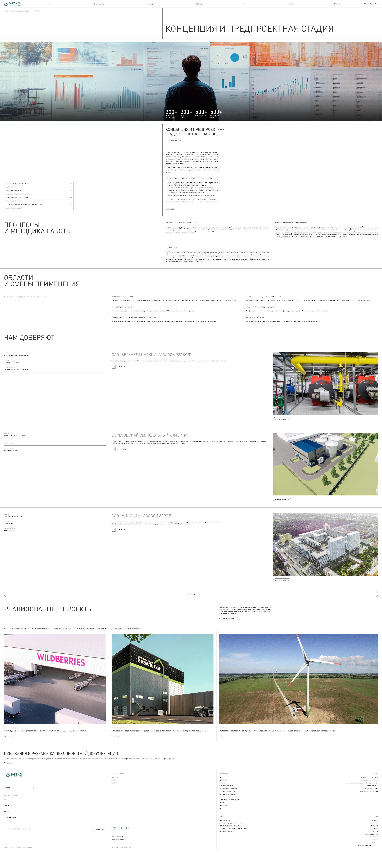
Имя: (6, 799)
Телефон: (7, 805)
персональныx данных (25, 828)
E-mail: (6, 811)
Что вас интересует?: (10, 817)
